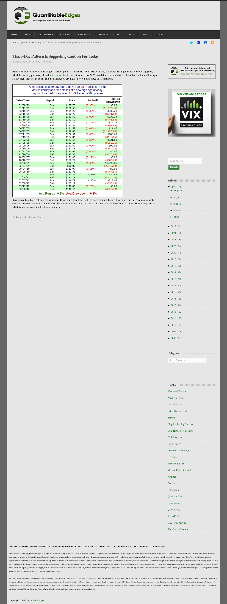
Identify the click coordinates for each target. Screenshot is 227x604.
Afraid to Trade (175, 397)
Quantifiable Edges (35, 600)
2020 (176, 259)
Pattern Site (173, 489)
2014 (176, 298)
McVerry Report (176, 463)
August (178, 190)
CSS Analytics (175, 437)
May (177, 210)
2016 (176, 285)
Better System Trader (178, 411)
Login (160, 34)
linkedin (205, 42)
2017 (176, 279)
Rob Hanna (46, 61)
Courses (65, 34)
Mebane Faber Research (179, 470)
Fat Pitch (172, 457)
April (177, 216)
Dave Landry (174, 443)
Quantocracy (174, 509)
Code (131, 34)
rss (213, 42)
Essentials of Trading (178, 450)
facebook (198, 42)
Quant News (174, 503)
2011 (176, 318)
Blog (28, 34)
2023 (176, 239)
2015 (176, 292)
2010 (176, 325)
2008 (176, 338)
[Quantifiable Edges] (47, 25)
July (177, 197)
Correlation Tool (109, 34)
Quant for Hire (175, 496)
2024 (176, 233)
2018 (176, 272)
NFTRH (172, 476)
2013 (176, 305)
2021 (176, 252)
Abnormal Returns (177, 391)
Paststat (171, 483)
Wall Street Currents (178, 529)
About (145, 34)
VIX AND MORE (177, 522)
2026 (176, 187)
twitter (191, 42)
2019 (176, 265)
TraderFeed (173, 516)
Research (84, 34)
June (177, 203)
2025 (175, 226)
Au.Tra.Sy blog (175, 404)
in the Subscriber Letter (61, 75)
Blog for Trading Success (180, 424)
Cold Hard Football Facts (180, 430)
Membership (45, 34)
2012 (176, 311)
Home (14, 34)
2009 (176, 331)
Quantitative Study (31, 42)
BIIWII (171, 417)
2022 (176, 246)
